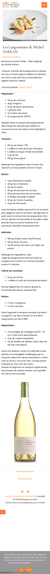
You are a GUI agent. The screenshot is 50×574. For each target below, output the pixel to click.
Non (29, 570)
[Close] (3, 512)
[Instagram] (28, 491)
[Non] (46, 562)
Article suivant (25, 478)
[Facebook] (22, 491)
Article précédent (25, 471)
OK (21, 570)
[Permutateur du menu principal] (44, 5)
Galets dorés (25, 87)
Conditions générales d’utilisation (20, 496)
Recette (7, 57)
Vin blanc (16, 57)
